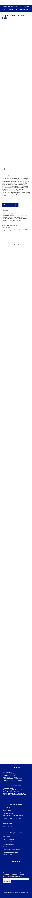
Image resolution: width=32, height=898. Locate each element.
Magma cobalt (12, 230)
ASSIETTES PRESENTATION (20, 369)
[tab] (5, 210)
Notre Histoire (7, 808)
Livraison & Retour (8, 842)
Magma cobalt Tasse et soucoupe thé (16, 494)
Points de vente (7, 823)
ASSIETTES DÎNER (22, 230)
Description (5, 210)
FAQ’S (5, 847)
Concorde (22, 625)
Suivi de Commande (8, 839)
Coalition (26, 892)
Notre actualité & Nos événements (12, 818)
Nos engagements (8, 813)
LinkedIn (8, 865)
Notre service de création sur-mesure (13, 815)
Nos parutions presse (9, 821)
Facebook (4, 865)
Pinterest (11, 865)
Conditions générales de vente (11, 849)
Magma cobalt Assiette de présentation (16, 367)
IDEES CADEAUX (9, 496)
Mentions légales (8, 854)
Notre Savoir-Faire (8, 810)
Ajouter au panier (9, 205)
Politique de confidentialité (10, 852)
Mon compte (6, 836)
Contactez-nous (14, 225)
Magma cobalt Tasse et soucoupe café (16, 750)
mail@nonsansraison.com (19, 794)
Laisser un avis (6, 227)
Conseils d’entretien (8, 844)
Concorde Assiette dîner (16, 623)
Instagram (14, 865)
